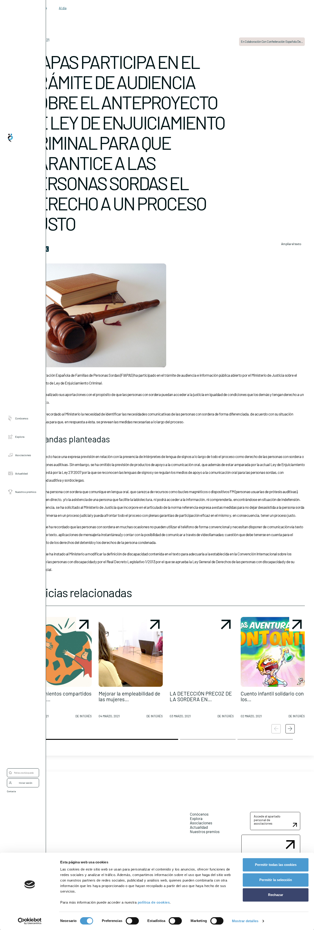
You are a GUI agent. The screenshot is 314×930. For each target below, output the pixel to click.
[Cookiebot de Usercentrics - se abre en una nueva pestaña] (30, 921)
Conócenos (21, 418)
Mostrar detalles (245, 921)
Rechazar (275, 895)
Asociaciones (23, 455)
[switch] (132, 920)
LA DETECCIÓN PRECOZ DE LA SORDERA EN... (201, 696)
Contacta (11, 791)
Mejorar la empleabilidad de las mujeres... (129, 696)
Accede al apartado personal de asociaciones (267, 819)
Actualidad (21, 473)
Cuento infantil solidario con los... (272, 696)
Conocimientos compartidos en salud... (59, 696)
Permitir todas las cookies (276, 865)
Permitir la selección (275, 880)
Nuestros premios (25, 491)
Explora (19, 436)
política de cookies (154, 902)
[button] (60, 669)
